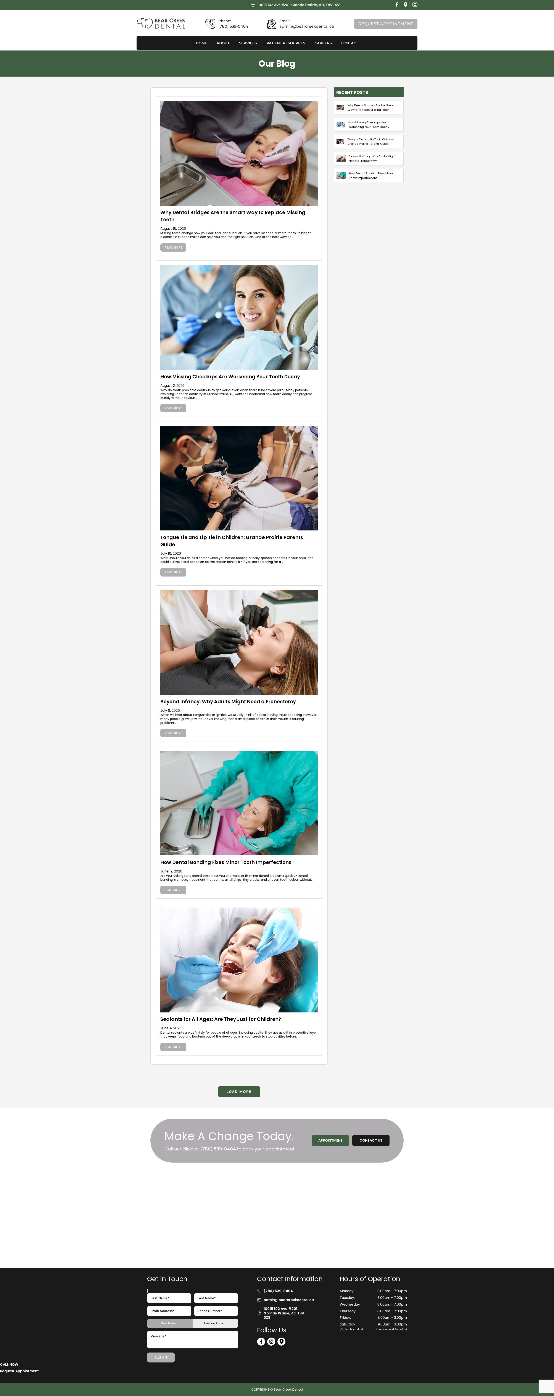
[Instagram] (415, 5)
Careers (323, 43)
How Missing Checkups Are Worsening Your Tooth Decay (230, 376)
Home (201, 43)
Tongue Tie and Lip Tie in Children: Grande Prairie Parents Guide (371, 141)
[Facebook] (397, 5)
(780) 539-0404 (218, 1149)
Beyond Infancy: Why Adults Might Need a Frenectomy (228, 701)
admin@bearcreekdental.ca (289, 1300)
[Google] (405, 5)
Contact (349, 43)
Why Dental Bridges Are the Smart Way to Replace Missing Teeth (371, 107)
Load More (239, 1091)
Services (248, 43)
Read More (173, 247)
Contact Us (370, 1140)
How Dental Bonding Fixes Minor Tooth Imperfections (225, 862)
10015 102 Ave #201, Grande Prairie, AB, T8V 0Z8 (298, 5)
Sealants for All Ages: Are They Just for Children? (220, 1019)
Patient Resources (286, 43)
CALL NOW (9, 1364)
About (223, 43)
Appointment (330, 1140)
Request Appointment (385, 23)
